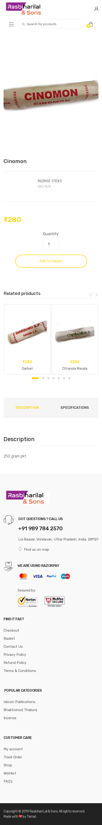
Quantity (51, 234)
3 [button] (48, 378)
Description (27, 408)
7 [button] (69, 378)
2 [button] (43, 378)
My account (13, 749)
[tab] (27, 408)
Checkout (11, 630)
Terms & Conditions (20, 671)
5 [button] (59, 378)
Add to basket (51, 261)
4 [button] (54, 378)
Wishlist (10, 773)
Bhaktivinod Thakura (20, 710)
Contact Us (13, 646)
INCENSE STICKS (50, 181)
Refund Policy (15, 663)
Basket (9, 638)
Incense (10, 718)
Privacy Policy (15, 655)
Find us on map (36, 549)
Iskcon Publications (19, 702)
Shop (8, 765)
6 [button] (64, 378)
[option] (51, 93)
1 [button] (35, 378)
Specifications (74, 408)
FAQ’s (8, 781)
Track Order (13, 757)
